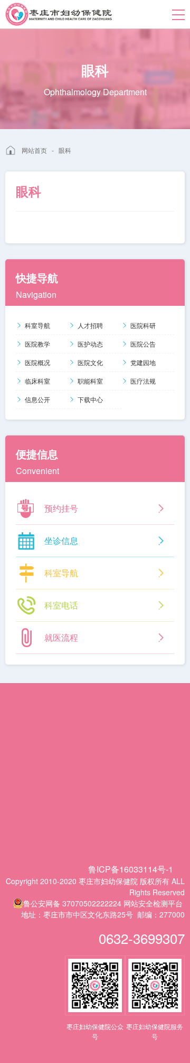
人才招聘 (90, 325)
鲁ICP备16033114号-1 (130, 869)
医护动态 (90, 343)
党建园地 (143, 362)
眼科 (65, 150)
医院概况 (37, 362)
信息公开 (37, 399)
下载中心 (90, 399)
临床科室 (37, 380)
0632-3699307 (142, 938)
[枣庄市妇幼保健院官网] (58, 14)
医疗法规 (143, 380)
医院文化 (90, 362)
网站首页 (34, 150)
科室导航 (37, 325)
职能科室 (90, 380)
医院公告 (143, 343)
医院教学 (37, 343)
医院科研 (143, 325)
